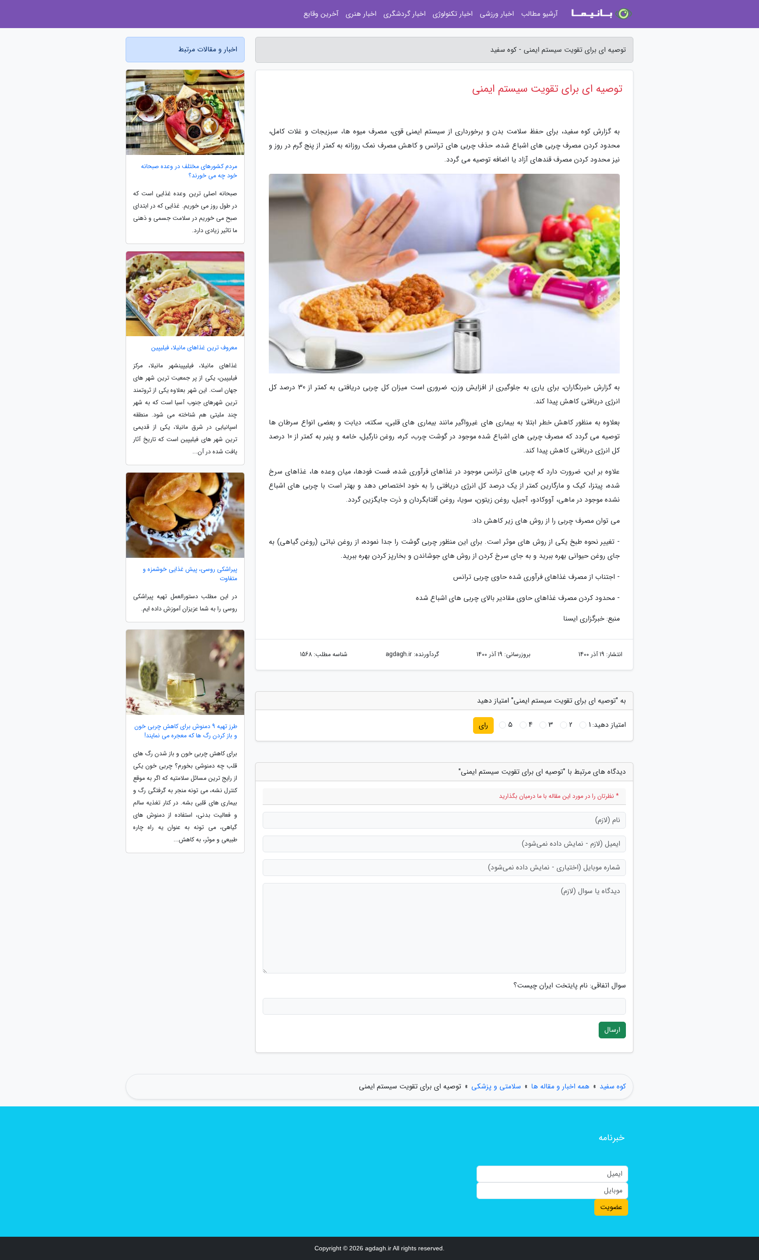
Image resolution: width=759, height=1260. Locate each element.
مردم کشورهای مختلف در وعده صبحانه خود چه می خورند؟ (189, 171)
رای (483, 725)
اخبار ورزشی (497, 13)
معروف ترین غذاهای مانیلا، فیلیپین (194, 347)
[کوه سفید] (600, 14)
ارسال (612, 1029)
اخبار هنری (361, 13)
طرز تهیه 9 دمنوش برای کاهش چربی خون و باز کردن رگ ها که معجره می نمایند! (185, 731)
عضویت (611, 1207)
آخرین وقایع (321, 13)
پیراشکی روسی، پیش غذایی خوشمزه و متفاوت (190, 574)
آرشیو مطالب (539, 13)
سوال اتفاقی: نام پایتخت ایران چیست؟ (569, 985)
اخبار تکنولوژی (453, 13)
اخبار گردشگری (404, 13)
